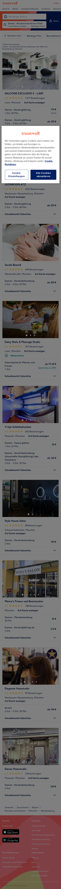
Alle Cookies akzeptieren (43, 174)
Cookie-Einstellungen (16, 174)
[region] (31, 154)
